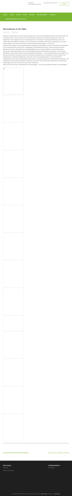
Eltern (25, 14)
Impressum (5, 467)
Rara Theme (44, 493)
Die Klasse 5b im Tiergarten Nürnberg (58, 452)
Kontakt (64, 3)
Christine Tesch (14, 32)
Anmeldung (51, 467)
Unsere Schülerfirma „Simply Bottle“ (15, 19)
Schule (12, 14)
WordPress (57, 493)
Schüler (18, 14)
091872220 (31, 2)
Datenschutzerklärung (8, 470)
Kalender (32, 14)
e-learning (52, 14)
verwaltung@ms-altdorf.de (34, 4)
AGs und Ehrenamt (42, 14)
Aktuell (5, 14)
